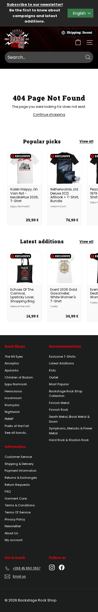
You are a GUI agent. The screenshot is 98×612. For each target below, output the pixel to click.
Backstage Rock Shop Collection (65, 393)
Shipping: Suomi (79, 32)
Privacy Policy (15, 519)
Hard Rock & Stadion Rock (69, 440)
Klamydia (12, 405)
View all (86, 141)
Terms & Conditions (20, 505)
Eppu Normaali (16, 384)
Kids (52, 370)
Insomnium (13, 398)
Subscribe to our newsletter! (35, 4)
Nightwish (12, 412)
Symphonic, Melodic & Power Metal (70, 430)
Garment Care (16, 498)
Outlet (53, 377)
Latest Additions (61, 363)
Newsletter (13, 526)
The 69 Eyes (14, 356)
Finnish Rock (58, 409)
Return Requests (17, 485)
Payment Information (20, 470)
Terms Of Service (17, 512)
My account (14, 540)
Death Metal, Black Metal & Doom (69, 419)
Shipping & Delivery (19, 464)
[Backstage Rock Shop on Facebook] (62, 567)
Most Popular (59, 384)
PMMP (9, 419)
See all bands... (16, 432)
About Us (11, 533)
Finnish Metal (59, 403)
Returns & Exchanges (21, 477)
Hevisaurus (13, 391)
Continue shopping (49, 114)
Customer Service (18, 457)
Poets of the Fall (17, 426)
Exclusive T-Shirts (62, 356)
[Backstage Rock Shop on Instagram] (52, 567)
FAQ (8, 491)
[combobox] (49, 57)
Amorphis (12, 363)
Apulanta (12, 370)
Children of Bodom (19, 377)
